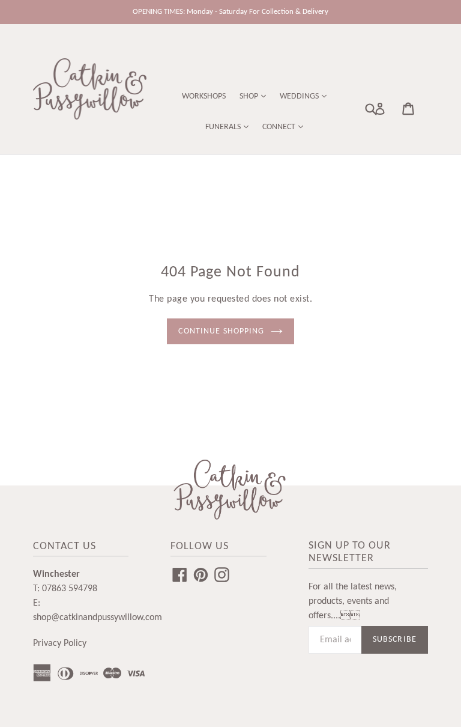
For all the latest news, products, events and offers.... (353, 601)
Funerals (224, 127)
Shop (250, 96)
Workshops (204, 96)
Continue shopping (221, 331)
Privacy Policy (59, 643)
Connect (279, 127)
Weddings (300, 96)
